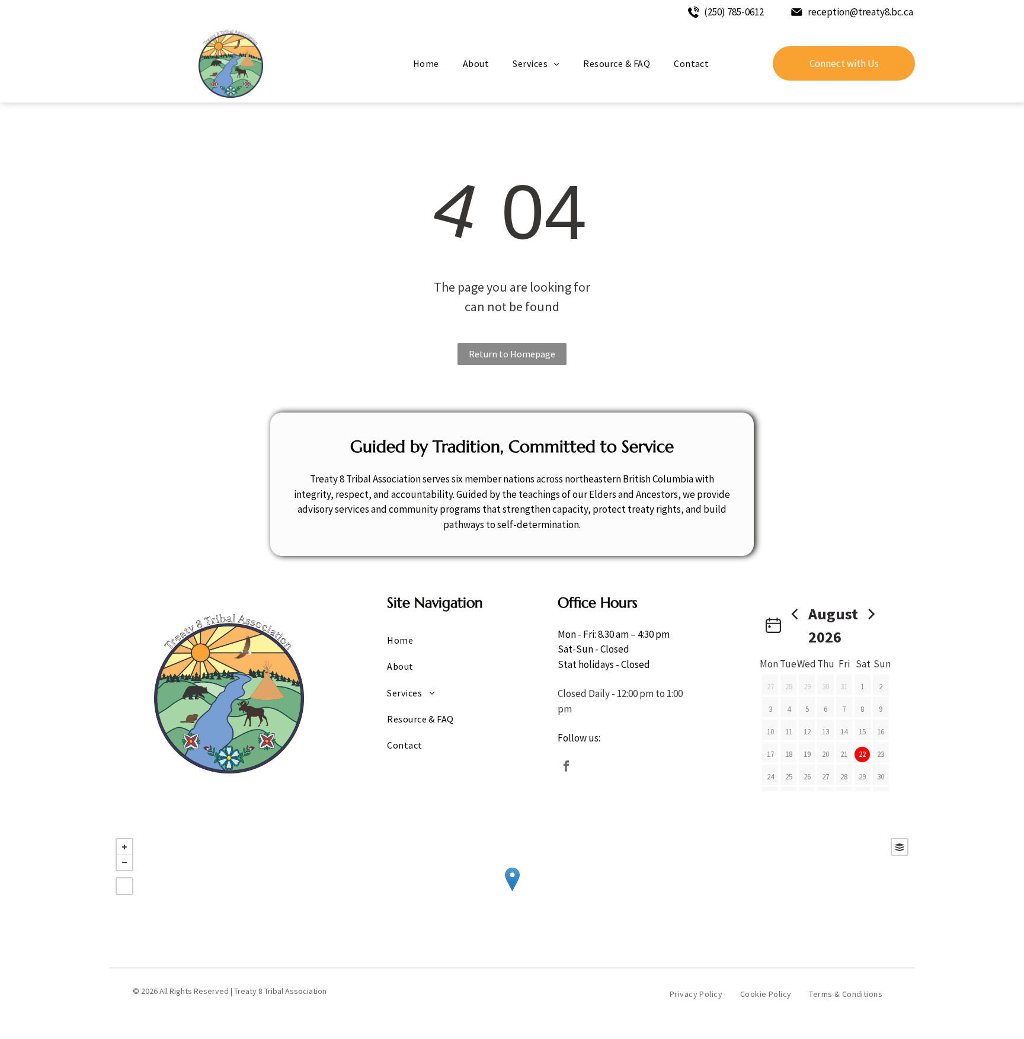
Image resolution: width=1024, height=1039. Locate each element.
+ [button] (124, 847)
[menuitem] (426, 63)
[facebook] (566, 768)
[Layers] (899, 847)
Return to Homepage (512, 354)
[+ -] (512, 891)
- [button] (124, 862)
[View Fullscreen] (124, 886)
